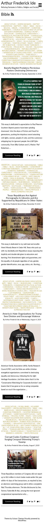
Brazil (14, 28)
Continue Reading (12, 155)
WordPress (22, 520)
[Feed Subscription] (12, 14)
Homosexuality (21, 174)
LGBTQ (40, 41)
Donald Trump (31, 32)
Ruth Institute (29, 302)
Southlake (16, 186)
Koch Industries (22, 298)
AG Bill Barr (23, 406)
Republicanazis (9, 182)
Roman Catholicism (26, 51)
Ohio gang (37, 416)
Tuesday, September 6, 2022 (31, 74)
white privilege (32, 190)
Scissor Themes (18, 519)
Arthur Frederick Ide (18, 3)
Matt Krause (34, 176)
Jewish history (36, 174)
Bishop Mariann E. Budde (27, 410)
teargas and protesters (20, 429)
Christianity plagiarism (32, 169)
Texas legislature (18, 188)
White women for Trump (31, 64)
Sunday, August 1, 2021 (31, 445)
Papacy (38, 43)
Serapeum (36, 182)
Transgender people (11, 56)
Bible (25, 26)
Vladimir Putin (26, 58)
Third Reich (31, 55)
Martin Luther (19, 43)
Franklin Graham (23, 37)
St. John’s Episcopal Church (19, 427)
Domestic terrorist (16, 171)
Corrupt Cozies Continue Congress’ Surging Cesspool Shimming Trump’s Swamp (22, 439)
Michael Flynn (17, 416)
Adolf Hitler (10, 24)
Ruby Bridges (24, 182)
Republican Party (29, 49)
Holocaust (21, 39)
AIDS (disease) (30, 165)
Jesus (19, 41)
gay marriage (34, 172)
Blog (38, 26)
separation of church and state (17, 53)
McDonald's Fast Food (13, 300)
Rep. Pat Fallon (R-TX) (27, 420)
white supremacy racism (23, 62)
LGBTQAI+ (7, 43)
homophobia (33, 39)
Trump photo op (33, 431)
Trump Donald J (17, 431)
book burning (22, 167)
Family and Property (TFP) (27, 289)
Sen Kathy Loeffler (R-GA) (24, 423)
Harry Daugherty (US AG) (24, 414)
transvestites (17, 190)
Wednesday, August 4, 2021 (31, 320)
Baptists (17, 26)
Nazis (30, 43)
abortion (5, 165)
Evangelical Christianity (27, 34)
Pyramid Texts (32, 178)
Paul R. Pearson (17, 178)
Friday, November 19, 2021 (31, 204)
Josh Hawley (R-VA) (11, 176)
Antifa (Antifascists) (22, 408)
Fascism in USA (20, 172)
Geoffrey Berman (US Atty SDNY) (22, 413)
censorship (25, 28)
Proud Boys (19, 47)
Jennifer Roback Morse (29, 295)
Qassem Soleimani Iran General (17, 418)
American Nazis (24, 24)
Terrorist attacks (31, 186)
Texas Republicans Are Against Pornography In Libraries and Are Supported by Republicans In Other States (22, 198)
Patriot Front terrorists (28, 45)
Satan (39, 51)
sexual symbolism (24, 184)
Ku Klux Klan (29, 41)
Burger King (26, 283)
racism (29, 47)
